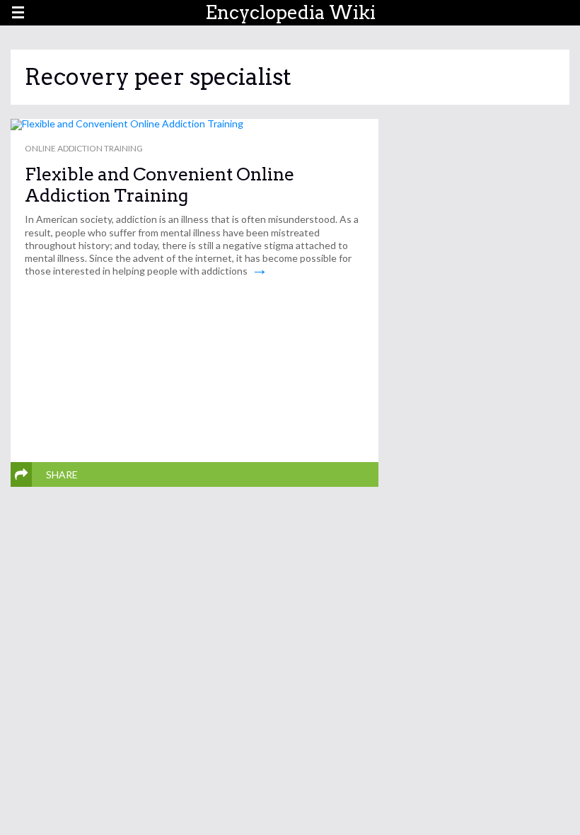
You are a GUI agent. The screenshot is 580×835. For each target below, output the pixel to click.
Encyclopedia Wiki (290, 12)
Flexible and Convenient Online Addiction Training (159, 184)
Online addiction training (84, 148)
